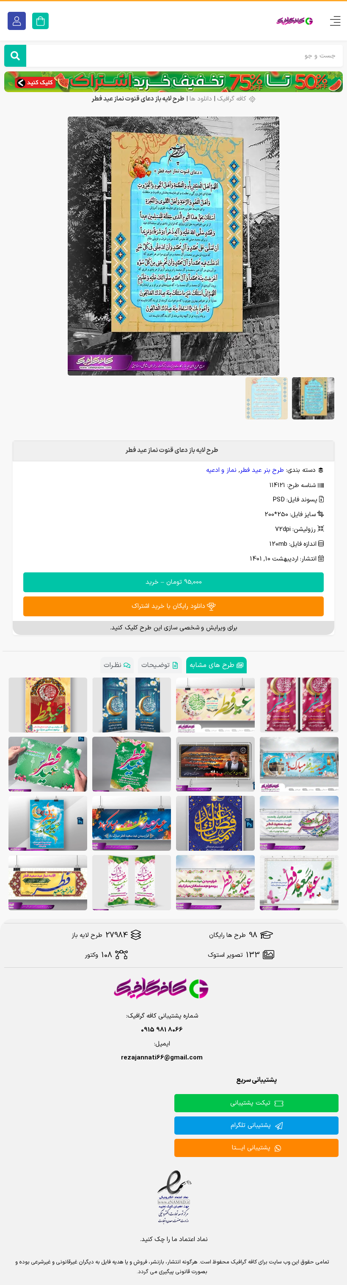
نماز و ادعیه (221, 470)
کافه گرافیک (231, 99)
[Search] (15, 56)
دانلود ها (201, 99)
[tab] (216, 665)
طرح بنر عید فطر (262, 470)
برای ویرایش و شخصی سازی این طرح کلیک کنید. (173, 628)
